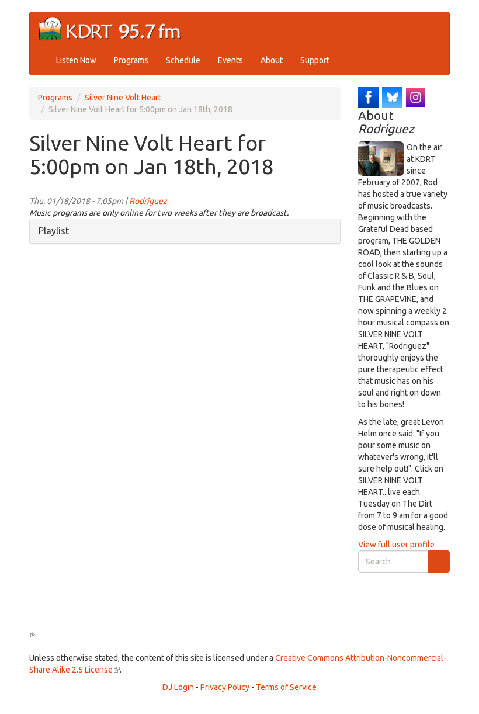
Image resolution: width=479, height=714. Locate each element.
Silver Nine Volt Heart (123, 97)
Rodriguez (148, 201)
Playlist (54, 231)
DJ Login (178, 687)
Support (314, 60)
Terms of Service (286, 687)
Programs (131, 60)
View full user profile (396, 544)
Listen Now (76, 60)
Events (230, 60)
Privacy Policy (224, 687)
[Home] (114, 29)
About (272, 60)
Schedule (183, 60)
